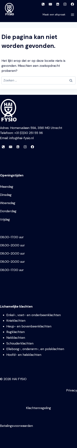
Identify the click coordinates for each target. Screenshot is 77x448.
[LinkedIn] (58, 4)
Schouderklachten (19, 343)
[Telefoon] (43, 4)
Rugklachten (15, 332)
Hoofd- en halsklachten (23, 355)
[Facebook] (72, 4)
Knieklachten (15, 321)
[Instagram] (65, 4)
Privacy (71, 390)
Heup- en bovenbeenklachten (28, 326)
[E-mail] (50, 4)
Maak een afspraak (54, 14)
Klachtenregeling (38, 408)
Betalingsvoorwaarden (16, 426)
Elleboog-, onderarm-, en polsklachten (35, 349)
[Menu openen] (73, 14)
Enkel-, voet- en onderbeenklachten (33, 315)
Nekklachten (15, 338)
